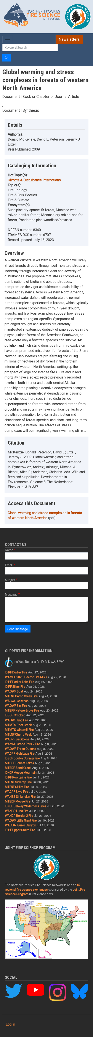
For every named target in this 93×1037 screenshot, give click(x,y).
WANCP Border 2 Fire (19, 815)
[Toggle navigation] (7, 39)
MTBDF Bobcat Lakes (19, 763)
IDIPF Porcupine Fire (18, 777)
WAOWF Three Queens (20, 749)
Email (9, 565)
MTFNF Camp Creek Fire (21, 696)
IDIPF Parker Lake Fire (19, 682)
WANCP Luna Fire (17, 811)
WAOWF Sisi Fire (16, 705)
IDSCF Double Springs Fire (22, 758)
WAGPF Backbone (17, 739)
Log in (10, 1024)
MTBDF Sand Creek (18, 768)
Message (11, 594)
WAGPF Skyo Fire (16, 791)
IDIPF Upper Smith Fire (20, 830)
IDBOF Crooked (15, 715)
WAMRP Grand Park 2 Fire (22, 744)
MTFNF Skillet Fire (17, 787)
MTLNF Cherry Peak (18, 734)
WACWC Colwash (17, 701)
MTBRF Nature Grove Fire (22, 710)
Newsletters (69, 39)
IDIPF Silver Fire (15, 686)
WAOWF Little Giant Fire (21, 820)
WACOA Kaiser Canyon (20, 825)
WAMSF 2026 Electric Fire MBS (26, 677)
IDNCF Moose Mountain (21, 772)
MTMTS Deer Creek (18, 725)
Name (9, 550)
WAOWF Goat (14, 691)
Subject (10, 580)
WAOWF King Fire (16, 720)
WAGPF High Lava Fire (20, 753)
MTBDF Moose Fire (17, 801)
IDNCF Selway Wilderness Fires (25, 806)
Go (6, 58)
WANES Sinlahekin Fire (20, 796)
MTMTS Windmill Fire (19, 729)
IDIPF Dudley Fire (16, 672)
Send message (17, 629)
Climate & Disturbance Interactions (34, 180)
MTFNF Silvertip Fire (18, 782)
